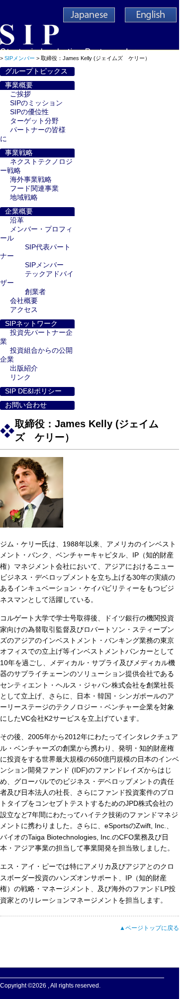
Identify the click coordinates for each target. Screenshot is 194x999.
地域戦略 (24, 197)
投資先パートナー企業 (36, 337)
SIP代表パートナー (35, 251)
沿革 (17, 220)
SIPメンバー (44, 265)
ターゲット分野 (34, 121)
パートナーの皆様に (33, 134)
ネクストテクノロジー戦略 (36, 166)
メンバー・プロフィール (36, 234)
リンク (20, 377)
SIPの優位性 (29, 112)
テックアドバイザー (37, 278)
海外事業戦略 (31, 179)
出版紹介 (24, 368)
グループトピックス (36, 71)
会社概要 (24, 301)
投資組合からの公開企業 (36, 355)
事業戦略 (19, 152)
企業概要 (19, 211)
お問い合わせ (26, 405)
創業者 (35, 292)
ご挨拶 (20, 94)
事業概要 (19, 85)
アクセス (24, 309)
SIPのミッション (36, 103)
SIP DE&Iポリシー (33, 391)
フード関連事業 (34, 188)
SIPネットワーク (31, 323)
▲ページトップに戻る (149, 927)
